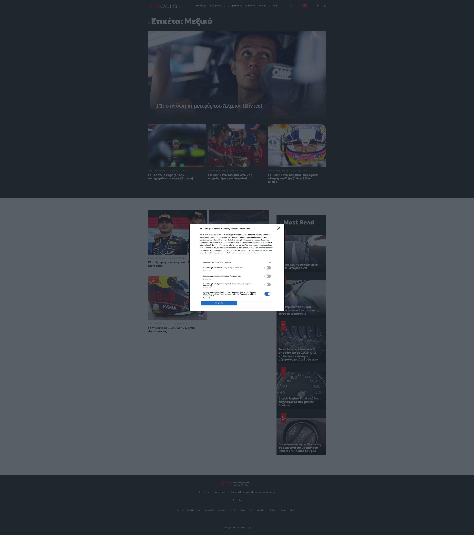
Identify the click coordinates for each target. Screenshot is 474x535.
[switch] (267, 267)
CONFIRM (219, 303)
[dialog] (237, 267)
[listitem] (237, 262)
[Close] (279, 229)
